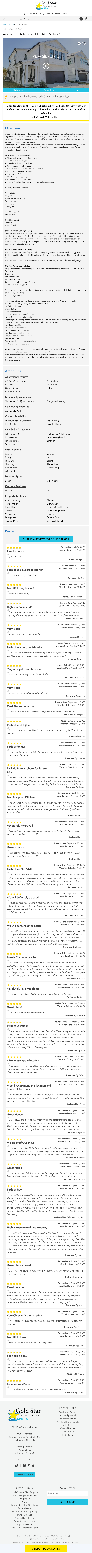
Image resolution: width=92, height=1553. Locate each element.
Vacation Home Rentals (68, 1421)
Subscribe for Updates (24, 1521)
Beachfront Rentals (67, 1412)
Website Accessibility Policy (24, 1511)
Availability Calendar (24, 1517)
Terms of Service (68, 1542)
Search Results (8, 24)
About (24, 1501)
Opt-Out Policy (24, 1524)
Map (77, 90)
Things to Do (24, 1498)
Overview (7, 18)
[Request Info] (81, 19)
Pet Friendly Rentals (67, 1415)
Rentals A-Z (67, 1434)
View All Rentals (67, 1428)
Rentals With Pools (67, 1418)
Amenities (17, 18)
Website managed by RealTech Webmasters (48, 1539)
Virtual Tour (48, 90)
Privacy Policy (24, 1508)
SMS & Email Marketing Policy (24, 1527)
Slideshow (18, 90)
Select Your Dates (46, 1548)
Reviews (27, 18)
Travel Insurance (24, 1514)
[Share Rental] (86, 18)
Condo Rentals (67, 1425)
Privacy (72, 1536)
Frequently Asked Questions (24, 1505)
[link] (84, 43)
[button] (88, 9)
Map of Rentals (67, 1431)
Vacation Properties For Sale (24, 1495)
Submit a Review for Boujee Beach (46, 539)
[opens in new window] (20, 1465)
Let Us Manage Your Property (24, 1492)
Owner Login (24, 1474)
